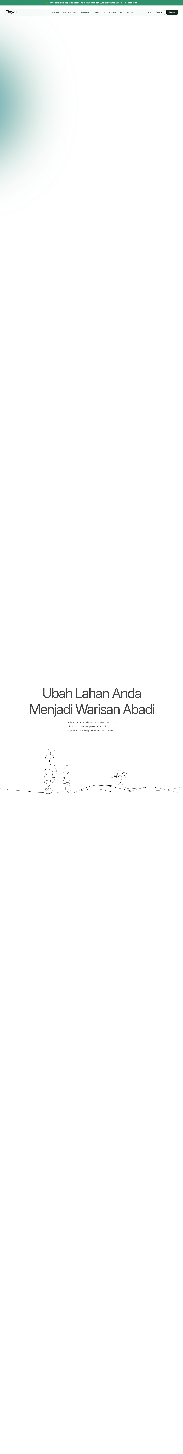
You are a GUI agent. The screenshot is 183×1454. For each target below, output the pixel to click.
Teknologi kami (83, 12)
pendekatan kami (69, 12)
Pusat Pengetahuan (127, 12)
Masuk (159, 12)
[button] (55, 12)
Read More (132, 3)
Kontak (172, 12)
